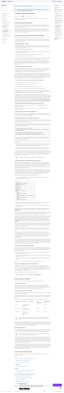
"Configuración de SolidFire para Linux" (21, 366)
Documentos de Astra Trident (6, 13)
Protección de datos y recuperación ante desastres (7, 35)
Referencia (3, 41)
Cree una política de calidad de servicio (58, 35)
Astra (7, 4)
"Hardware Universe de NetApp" (34, 69)
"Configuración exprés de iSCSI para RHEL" (22, 362)
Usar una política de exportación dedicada (58, 29)
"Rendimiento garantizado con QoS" (38, 165)
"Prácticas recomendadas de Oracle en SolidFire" (23, 381)
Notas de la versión (4, 15)
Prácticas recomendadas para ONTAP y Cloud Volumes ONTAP (58, 9)
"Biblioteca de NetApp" (42, 353)
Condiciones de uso (9, 391)
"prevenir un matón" (34, 120)
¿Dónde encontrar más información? (57, 39)
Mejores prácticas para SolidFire (58, 32)
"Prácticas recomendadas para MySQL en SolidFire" (23, 377)
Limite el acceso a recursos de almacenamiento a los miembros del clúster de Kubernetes (58, 26)
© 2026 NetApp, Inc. (3, 391)
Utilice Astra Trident (4, 20)
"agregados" (44, 95)
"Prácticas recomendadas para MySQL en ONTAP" (23, 375)
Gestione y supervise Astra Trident (6, 22)
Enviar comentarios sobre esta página (59, 391)
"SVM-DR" (41, 62)
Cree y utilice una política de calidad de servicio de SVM (58, 20)
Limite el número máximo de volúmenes (58, 13)
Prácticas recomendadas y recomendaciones (5, 26)
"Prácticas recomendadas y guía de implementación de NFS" (25, 358)
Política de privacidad (16, 391)
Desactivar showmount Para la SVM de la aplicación (59, 31)
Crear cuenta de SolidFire (58, 33)
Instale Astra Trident (4, 18)
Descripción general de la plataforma (57, 7)
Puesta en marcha (5, 28)
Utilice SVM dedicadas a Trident (58, 11)
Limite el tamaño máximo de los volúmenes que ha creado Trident (59, 16)
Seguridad (4, 37)
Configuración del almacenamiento (5, 31)
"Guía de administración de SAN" (20, 360)
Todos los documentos (3, 4)
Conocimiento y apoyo (5, 39)
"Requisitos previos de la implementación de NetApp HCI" (24, 370)
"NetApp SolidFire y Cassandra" (20, 379)
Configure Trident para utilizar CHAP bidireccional (59, 18)
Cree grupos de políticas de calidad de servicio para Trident (58, 23)
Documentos (10, 1)
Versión (2, 7)
